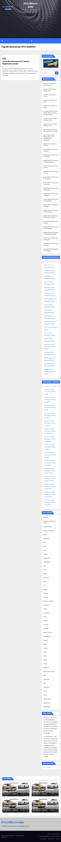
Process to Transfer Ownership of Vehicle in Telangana (49, 463)
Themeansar (3, 837)
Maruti (45, 644)
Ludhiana (46, 628)
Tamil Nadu (46, 679)
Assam (45, 534)
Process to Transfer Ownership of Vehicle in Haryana (49, 423)
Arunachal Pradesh (48, 530)
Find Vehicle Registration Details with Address (49, 836)
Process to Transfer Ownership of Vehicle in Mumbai (49, 399)
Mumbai (45, 648)
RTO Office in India (12, 822)
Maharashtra (46, 636)
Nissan (45, 652)
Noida (45, 656)
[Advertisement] (30, 25)
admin (15, 66)
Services (57, 838)
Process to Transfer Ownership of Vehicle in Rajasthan (49, 439)
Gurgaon (45, 593)
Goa (44, 585)
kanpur (45, 609)
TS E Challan (47, 767)
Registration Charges (49, 671)
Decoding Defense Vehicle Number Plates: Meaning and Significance (50, 113)
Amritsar (45, 517)
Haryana (45, 597)
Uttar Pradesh (47, 699)
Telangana (46, 687)
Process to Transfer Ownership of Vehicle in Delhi (49, 392)
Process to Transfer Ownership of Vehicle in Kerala (49, 455)
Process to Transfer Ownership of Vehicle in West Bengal (49, 431)
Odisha (4, 58)
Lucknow (45, 624)
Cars (44, 550)
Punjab (45, 663)
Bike (44, 546)
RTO (44, 675)
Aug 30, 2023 (37, 793)
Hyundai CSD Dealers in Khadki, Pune (43, 790)
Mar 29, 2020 (7, 66)
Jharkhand (46, 605)
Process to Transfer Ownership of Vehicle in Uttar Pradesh (49, 471)
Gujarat (45, 589)
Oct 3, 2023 (8, 793)
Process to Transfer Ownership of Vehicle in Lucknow (49, 415)
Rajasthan (46, 667)
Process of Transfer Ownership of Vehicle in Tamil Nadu (49, 486)
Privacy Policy (43, 838)
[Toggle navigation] (31, 41)
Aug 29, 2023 (8, 810)
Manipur (45, 640)
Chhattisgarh (46, 562)
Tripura (45, 695)
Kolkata (45, 620)
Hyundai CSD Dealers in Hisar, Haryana (14, 790)
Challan (45, 554)
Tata (44, 683)
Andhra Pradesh (47, 526)
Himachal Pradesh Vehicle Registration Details (49, 347)
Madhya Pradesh (48, 632)
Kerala (45, 616)
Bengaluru (46, 538)
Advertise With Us (55, 833)
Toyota (45, 691)
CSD (44, 569)
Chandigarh (46, 558)
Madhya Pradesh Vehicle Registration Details (49, 371)
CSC (44, 566)
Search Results (51, 838)
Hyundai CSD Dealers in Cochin (14, 807)
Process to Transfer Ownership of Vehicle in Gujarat (49, 447)
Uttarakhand (46, 703)
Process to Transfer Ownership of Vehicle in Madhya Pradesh (49, 478)
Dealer (45, 573)
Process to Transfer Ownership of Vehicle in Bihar (49, 407)
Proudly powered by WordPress (8, 835)
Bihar (44, 542)
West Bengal (46, 706)
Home (49, 833)
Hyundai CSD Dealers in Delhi (43, 807)
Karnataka (46, 613)
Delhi (44, 581)
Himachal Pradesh (48, 601)
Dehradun (46, 577)
